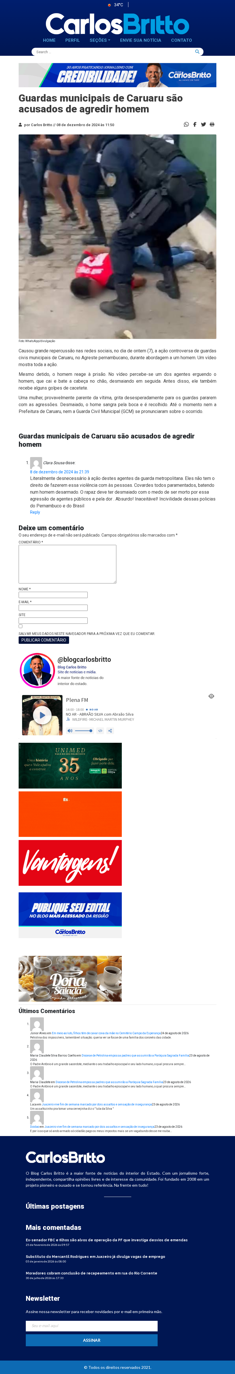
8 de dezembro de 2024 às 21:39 (59, 472)
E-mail (25, 602)
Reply (35, 512)
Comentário (31, 542)
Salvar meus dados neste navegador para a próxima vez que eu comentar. (87, 634)
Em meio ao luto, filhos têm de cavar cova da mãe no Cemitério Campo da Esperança (106, 1033)
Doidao (34, 1126)
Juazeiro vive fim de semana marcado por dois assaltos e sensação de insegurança (97, 1104)
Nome (25, 589)
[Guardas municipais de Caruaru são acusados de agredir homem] (195, 124)
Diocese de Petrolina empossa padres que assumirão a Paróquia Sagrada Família (135, 1055)
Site (22, 615)
